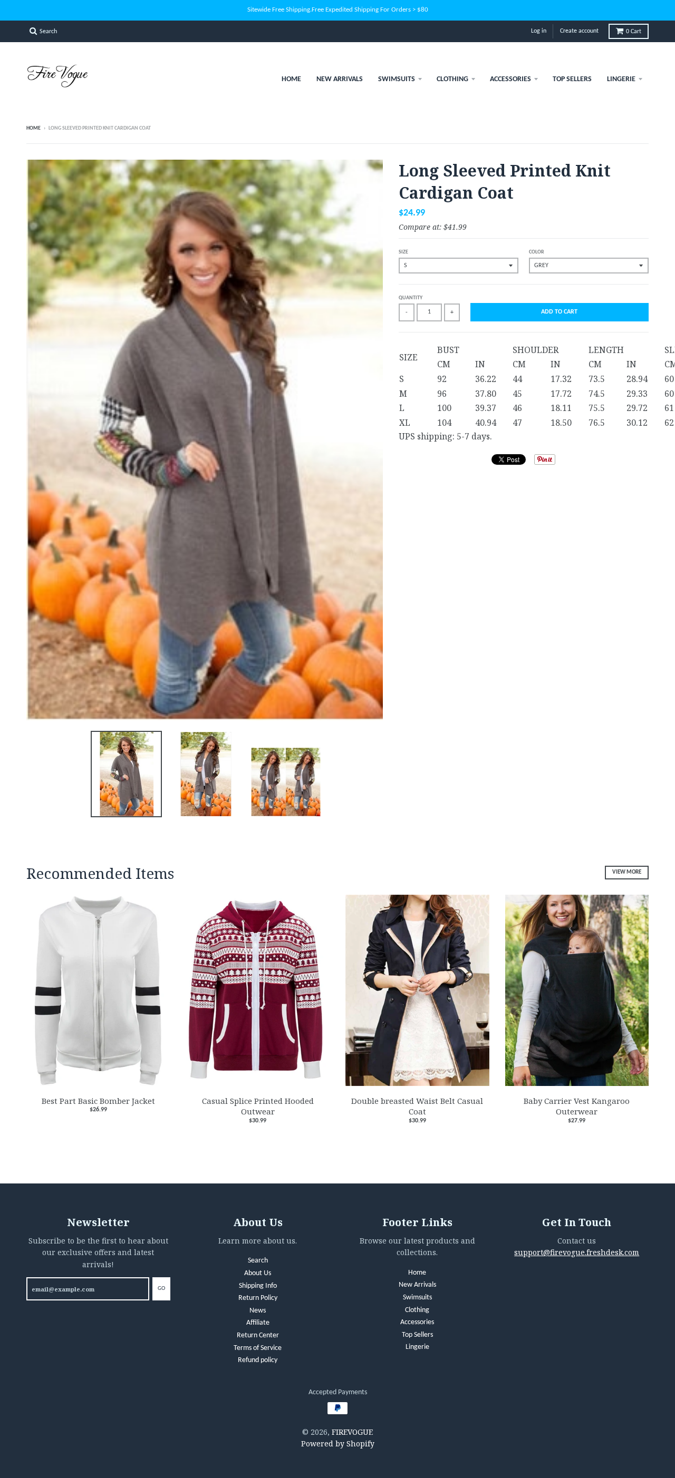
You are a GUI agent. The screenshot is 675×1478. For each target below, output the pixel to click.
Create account (579, 31)
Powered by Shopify (337, 1443)
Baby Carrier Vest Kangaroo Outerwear (577, 1106)
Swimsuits (396, 79)
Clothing (452, 79)
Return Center (258, 1335)
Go (161, 1288)
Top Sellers (572, 79)
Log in (538, 31)
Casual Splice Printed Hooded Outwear (258, 1106)
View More (626, 872)
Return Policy (257, 1298)
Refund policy (257, 1360)
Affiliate (257, 1323)
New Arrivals (339, 79)
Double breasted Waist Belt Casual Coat (417, 1106)
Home (291, 79)
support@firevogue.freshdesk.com (576, 1252)
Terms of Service (258, 1348)
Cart (633, 31)
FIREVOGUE (352, 1432)
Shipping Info (258, 1286)
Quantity (410, 298)
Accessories (510, 79)
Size (403, 252)
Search (258, 1261)
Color (536, 252)
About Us (257, 1273)
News (257, 1311)
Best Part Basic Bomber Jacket (98, 1100)
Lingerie (621, 79)
